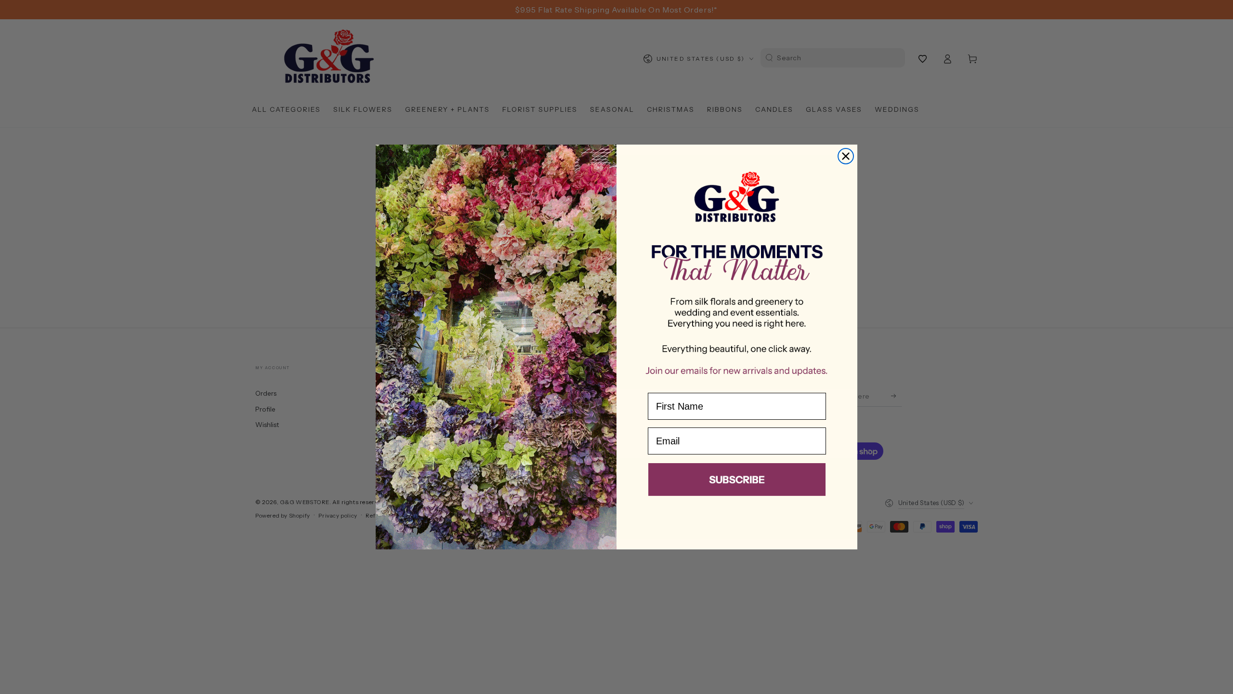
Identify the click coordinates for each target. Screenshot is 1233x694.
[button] (736, 481)
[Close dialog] (845, 156)
